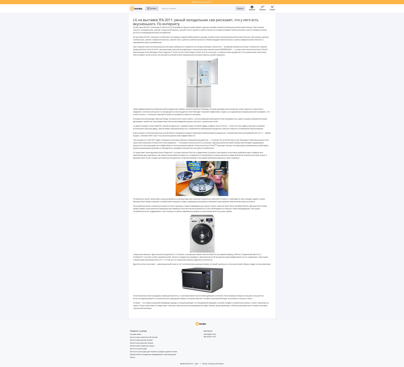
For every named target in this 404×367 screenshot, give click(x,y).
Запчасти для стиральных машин (142, 346)
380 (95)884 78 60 (210, 334)
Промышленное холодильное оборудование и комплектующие (153, 354)
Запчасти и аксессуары (138, 349)
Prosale (210, 364)
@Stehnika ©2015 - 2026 (189, 364)
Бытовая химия (135, 334)
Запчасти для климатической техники (144, 337)
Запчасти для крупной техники (141, 340)
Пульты (132, 357)
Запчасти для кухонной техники (141, 343)
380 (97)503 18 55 (210, 337)
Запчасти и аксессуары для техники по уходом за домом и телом (153, 352)
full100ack (219, 364)
